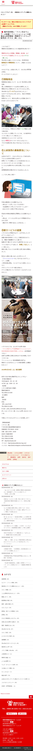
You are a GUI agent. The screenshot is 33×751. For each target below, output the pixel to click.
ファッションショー (13, 455)
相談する (4, 467)
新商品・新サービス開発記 (10, 611)
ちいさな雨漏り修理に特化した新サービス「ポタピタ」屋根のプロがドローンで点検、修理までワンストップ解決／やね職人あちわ (17, 509)
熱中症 (24, 457)
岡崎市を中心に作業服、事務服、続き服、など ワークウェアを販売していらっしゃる (15, 56)
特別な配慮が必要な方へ (7, 747)
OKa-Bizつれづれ (8, 629)
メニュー (3, 4)
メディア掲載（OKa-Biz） (10, 650)
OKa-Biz (9, 453)
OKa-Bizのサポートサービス (10, 643)
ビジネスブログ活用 (8, 636)
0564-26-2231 (12, 709)
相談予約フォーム (11, 713)
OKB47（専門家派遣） (9, 686)
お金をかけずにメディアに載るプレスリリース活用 (16, 679)
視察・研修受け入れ (8, 625)
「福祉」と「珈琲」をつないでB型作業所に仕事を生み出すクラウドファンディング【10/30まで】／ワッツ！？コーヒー (17, 541)
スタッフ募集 (7, 589)
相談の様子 (6, 675)
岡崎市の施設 (6, 657)
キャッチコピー (7, 671)
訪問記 (5, 614)
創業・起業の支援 (8, 604)
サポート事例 (5, 471)
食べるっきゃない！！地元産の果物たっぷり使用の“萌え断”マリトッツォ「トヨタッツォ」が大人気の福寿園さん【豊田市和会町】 (17, 518)
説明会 (15, 459)
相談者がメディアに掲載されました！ (13, 586)
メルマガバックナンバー (9, 682)
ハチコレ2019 (18, 453)
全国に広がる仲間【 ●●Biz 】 (11, 622)
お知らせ (4, 478)
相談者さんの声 (7, 646)
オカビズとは (5, 464)
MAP (12, 721)
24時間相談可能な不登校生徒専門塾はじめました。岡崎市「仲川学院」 (17, 556)
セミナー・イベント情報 (10, 582)
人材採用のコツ (7, 654)
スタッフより (7, 607)
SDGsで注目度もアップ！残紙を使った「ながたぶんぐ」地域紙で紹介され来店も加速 (17, 533)
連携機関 (6, 639)
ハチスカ (26, 453)
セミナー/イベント (6, 475)
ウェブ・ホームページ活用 (10, 664)
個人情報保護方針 (17, 747)
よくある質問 (6, 661)
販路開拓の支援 (7, 600)
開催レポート (7, 596)
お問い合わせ (22, 713)
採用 (19, 457)
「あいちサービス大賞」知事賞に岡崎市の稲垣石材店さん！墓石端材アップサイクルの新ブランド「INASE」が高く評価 (17, 492)
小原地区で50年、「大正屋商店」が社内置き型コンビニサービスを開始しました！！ (17, 549)
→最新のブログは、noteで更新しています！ (14, 26)
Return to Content (5, 693)
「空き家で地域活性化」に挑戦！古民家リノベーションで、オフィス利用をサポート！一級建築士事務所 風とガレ (17, 564)
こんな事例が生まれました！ (11, 593)
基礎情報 (6, 579)
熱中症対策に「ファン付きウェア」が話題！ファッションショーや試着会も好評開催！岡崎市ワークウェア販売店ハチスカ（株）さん (16, 35)
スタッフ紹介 (7, 632)
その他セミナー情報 (8, 668)
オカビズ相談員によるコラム (11, 618)
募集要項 (13, 457)
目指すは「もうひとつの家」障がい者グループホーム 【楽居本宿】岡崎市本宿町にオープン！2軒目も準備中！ (17, 500)
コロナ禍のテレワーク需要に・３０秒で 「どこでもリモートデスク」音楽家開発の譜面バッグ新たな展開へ (17, 526)
